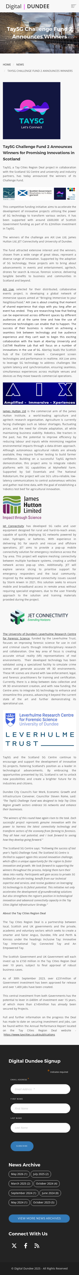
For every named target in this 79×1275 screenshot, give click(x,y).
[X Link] (15, 1246)
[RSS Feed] (37, 1246)
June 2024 (48, 1193)
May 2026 (17, 1174)
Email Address (20, 1079)
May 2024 (17, 1202)
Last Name (16, 1118)
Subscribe (22, 1146)
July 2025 (39, 1174)
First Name (17, 1099)
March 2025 (18, 1183)
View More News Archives (39, 1218)
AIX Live (8, 289)
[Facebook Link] (26, 1246)
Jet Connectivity (13, 526)
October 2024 (44, 1183)
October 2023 (41, 1202)
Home (7, 64)
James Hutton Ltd (14, 411)
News (20, 64)
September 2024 (21, 1193)
